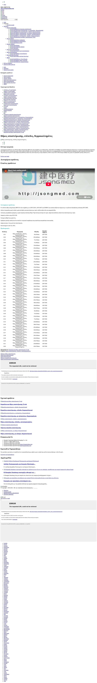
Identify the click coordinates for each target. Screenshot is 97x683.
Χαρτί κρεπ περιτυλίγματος (10, 105)
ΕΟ (4, 113)
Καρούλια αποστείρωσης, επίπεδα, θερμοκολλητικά (16, 121)
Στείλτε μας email (5, 156)
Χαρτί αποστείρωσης (6, 356)
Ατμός (5, 107)
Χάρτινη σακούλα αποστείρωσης (12, 115)
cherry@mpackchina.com (7, 8)
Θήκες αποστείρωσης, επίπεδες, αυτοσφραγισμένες (16, 126)
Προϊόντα (6, 68)
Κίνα (5, 4)
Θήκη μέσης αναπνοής (9, 94)
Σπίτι (5, 67)
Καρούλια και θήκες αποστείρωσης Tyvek (14, 132)
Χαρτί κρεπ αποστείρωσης (7, 355)
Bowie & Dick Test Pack (10, 99)
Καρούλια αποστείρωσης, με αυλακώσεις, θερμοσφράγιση (18, 118)
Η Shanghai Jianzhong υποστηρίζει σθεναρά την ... (19, 472)
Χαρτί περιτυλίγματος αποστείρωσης (9, 359)
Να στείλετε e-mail (5, 498)
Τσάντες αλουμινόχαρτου (10, 96)
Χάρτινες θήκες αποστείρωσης (8, 353)
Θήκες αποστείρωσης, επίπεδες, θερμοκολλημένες (16, 129)
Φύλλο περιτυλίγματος (9, 102)
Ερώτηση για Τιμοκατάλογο (7, 454)
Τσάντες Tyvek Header (9, 91)
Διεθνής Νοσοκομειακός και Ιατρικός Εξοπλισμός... (19, 464)
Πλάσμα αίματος (8, 110)
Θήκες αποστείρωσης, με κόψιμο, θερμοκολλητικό (16, 124)
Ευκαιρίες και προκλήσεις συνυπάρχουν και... (18, 481)
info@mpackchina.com (25, 445)
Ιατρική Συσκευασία (8, 69)
